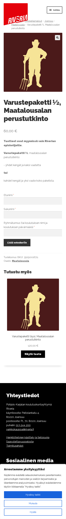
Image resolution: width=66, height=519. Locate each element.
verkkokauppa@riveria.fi (20, 429)
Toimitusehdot (14, 445)
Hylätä (33, 512)
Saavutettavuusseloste (20, 441)
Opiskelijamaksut (33, 21)
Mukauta (33, 503)
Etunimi (9, 195)
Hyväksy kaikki (33, 494)
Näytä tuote (33, 354)
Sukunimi (10, 209)
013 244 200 (23, 425)
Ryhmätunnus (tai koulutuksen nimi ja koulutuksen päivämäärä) (25, 225)
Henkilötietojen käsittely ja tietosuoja (27, 437)
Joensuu (48, 21)
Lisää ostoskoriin (17, 242)
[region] (33, 491)
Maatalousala (20, 261)
